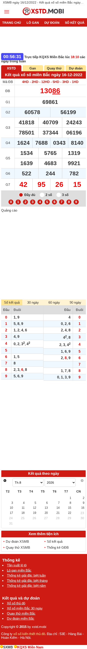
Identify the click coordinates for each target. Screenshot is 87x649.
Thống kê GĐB (58, 547)
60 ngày (54, 302)
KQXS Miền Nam (30, 647)
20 (46, 512)
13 (46, 507)
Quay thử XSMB (18, 547)
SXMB (8, 647)
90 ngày (75, 302)
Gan (32, 68)
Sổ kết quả (54, 541)
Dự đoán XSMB (17, 541)
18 (23, 512)
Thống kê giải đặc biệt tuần (26, 575)
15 (69, 507)
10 (11, 507)
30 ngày (33, 302)
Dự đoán (76, 68)
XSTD (11, 68)
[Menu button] (6, 12)
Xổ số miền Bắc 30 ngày (25, 608)
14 (58, 507)
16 (82, 507)
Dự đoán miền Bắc (20, 618)
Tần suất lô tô (17, 565)
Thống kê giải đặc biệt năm (26, 586)
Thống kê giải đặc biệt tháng (27, 580)
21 (58, 512)
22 (69, 512)
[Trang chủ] (43, 16)
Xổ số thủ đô (16, 603)
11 (23, 507)
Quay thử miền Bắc (21, 613)
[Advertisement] (43, 255)
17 (11, 512)
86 (56, 91)
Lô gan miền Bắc (19, 570)
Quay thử (54, 68)
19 (34, 512)
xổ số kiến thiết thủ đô (29, 634)
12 (34, 507)
